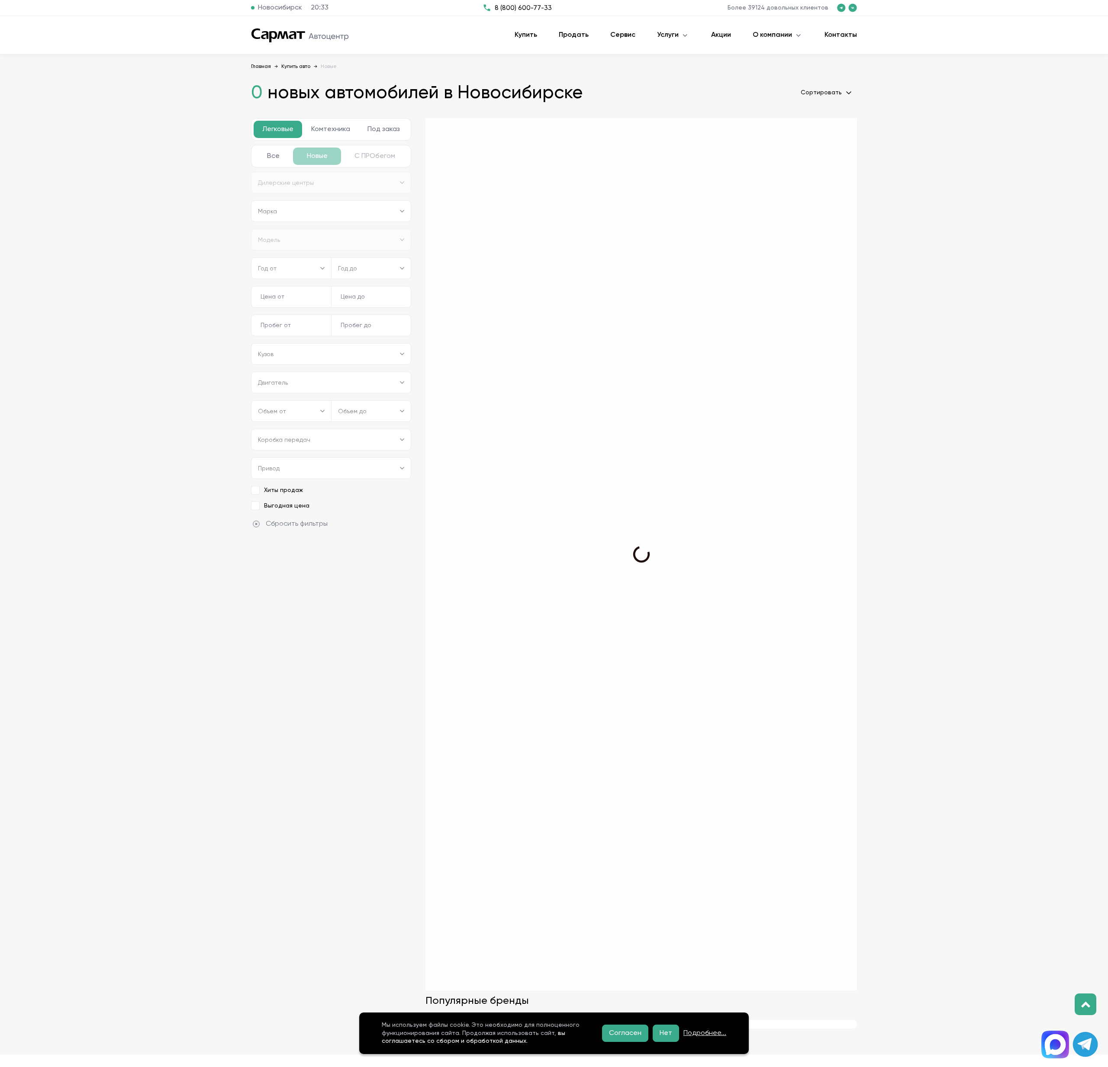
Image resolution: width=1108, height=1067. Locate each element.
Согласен (625, 1033)
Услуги (668, 35)
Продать (574, 35)
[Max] (1055, 1044)
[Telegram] (1085, 1044)
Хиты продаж (283, 490)
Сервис (622, 35)
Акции (721, 35)
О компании (772, 35)
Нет (666, 1033)
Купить (526, 35)
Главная (261, 66)
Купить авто (295, 66)
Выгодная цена (286, 506)
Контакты (841, 35)
